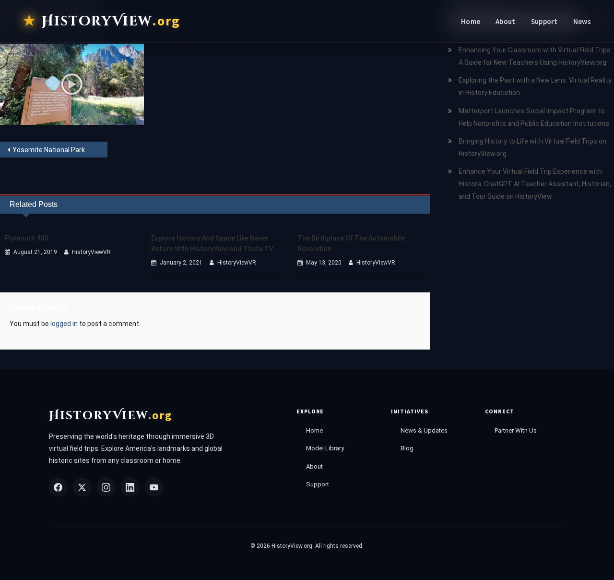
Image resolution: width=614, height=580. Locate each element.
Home (470, 21)
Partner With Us (516, 430)
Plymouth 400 (26, 238)
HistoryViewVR (91, 252)
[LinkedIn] (130, 487)
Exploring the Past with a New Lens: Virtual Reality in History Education (535, 86)
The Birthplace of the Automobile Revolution (351, 243)
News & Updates (424, 430)
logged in (64, 323)
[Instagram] (106, 487)
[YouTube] (154, 487)
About (506, 21)
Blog (407, 448)
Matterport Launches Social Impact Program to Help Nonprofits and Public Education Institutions (534, 117)
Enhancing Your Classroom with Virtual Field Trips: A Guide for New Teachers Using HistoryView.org (535, 56)
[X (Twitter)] (82, 487)
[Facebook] (58, 487)
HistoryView (111, 21)
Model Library (325, 448)
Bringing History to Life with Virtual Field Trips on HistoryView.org (532, 147)
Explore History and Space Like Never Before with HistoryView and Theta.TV (212, 243)
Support (544, 21)
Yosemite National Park (48, 150)
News (582, 21)
